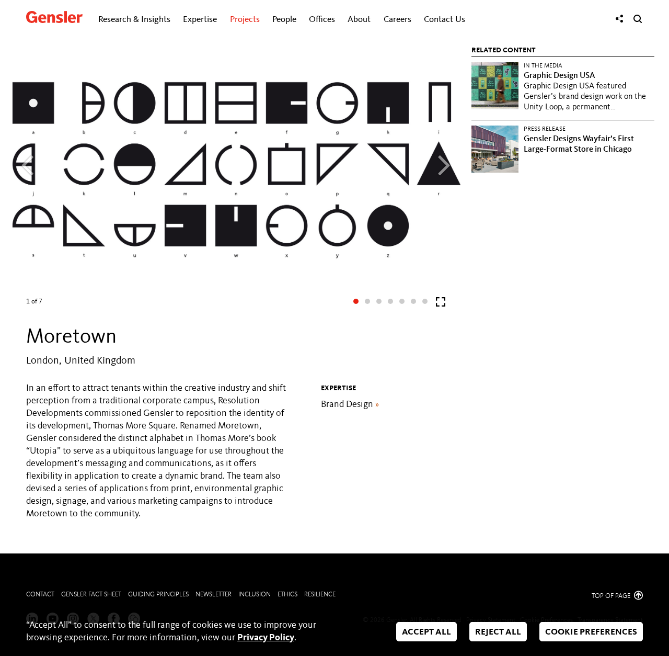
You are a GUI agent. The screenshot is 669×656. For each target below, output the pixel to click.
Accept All (426, 632)
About (359, 19)
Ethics (287, 594)
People (284, 19)
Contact (40, 594)
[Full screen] (440, 304)
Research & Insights (134, 19)
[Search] (637, 18)
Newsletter (213, 594)
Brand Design (350, 404)
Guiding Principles (158, 594)
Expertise (200, 19)
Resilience (320, 594)
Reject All (498, 632)
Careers (397, 19)
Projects (245, 19)
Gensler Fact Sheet (91, 594)
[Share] (619, 18)
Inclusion (254, 594)
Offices (322, 19)
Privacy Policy (265, 637)
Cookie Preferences (591, 632)
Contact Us (444, 19)
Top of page (612, 596)
